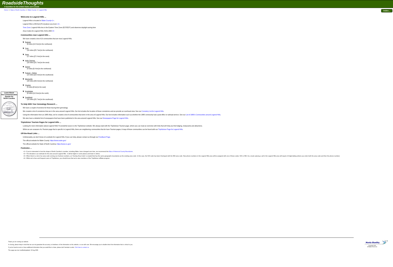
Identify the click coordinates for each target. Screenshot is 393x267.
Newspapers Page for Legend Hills (115, 118)
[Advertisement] (9, 51)
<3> (53, 31)
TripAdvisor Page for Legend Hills (170, 129)
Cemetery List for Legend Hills (153, 111)
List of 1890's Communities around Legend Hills (203, 115)
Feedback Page (104, 137)
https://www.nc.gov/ (64, 144)
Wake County (46, 20)
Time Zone (27, 27)
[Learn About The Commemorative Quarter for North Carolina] (9, 118)
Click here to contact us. (82, 247)
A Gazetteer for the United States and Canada (21, 7)
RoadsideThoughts (22, 3)
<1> (52, 20)
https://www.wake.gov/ (58, 140)
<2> (58, 24)
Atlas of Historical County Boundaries (121, 151)
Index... (386, 11)
